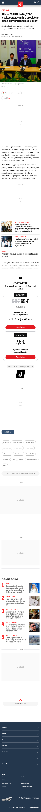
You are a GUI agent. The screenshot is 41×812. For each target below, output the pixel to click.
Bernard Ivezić (9, 34)
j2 (2, 739)
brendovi (5, 764)
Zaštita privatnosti (6, 780)
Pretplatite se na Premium (29, 798)
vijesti (4, 727)
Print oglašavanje (25, 783)
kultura (5, 752)
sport (4, 733)
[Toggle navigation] (2, 2)
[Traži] (38, 2)
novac (4, 745)
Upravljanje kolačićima (26, 786)
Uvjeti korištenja (25, 777)
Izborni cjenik (24, 780)
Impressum (5, 777)
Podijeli (6, 98)
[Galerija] (20, 61)
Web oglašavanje (6, 783)
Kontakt (4, 786)
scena (4, 758)
